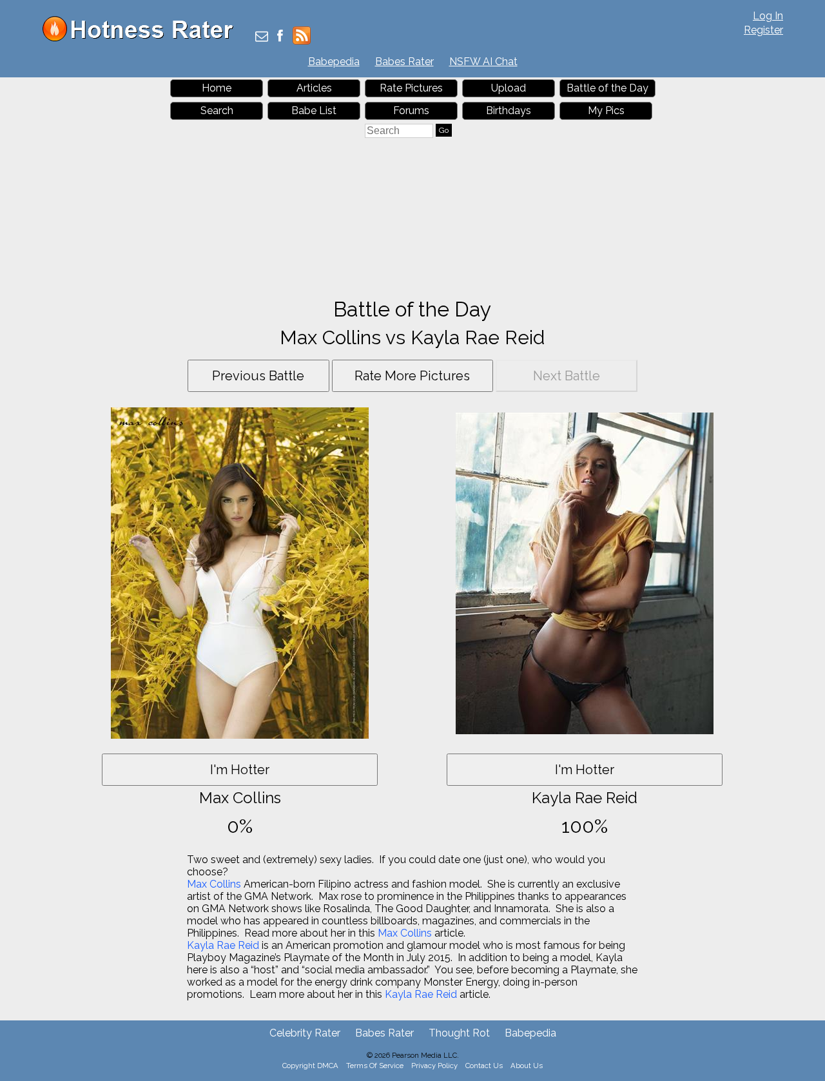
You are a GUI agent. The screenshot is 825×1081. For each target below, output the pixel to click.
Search (216, 110)
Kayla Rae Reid (223, 945)
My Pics (606, 110)
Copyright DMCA (310, 1065)
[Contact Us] (261, 37)
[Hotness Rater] (142, 38)
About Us (526, 1065)
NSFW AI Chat (483, 61)
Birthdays (508, 110)
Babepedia (334, 61)
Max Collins (214, 884)
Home (216, 88)
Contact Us (484, 1065)
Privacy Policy (434, 1065)
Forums (411, 110)
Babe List (313, 110)
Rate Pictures (411, 88)
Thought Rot (459, 1033)
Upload (508, 88)
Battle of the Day (607, 88)
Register (763, 30)
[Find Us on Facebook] (280, 37)
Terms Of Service (374, 1065)
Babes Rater (404, 61)
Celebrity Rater (304, 1033)
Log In (768, 16)
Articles (314, 88)
